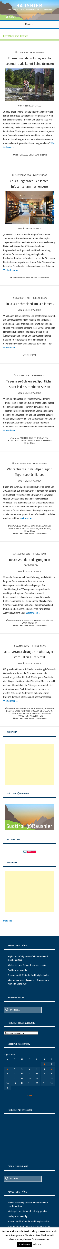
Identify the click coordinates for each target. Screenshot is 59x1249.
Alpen (13, 526)
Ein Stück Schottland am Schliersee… (30, 304)
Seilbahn (46, 713)
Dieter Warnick (33, 228)
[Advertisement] (29, 764)
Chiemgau (49, 708)
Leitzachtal (13, 440)
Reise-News (38, 52)
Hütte (32, 438)
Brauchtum (37, 708)
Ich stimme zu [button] (24, 1244)
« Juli (29, 1095)
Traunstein (22, 716)
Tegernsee (43, 277)
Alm (14, 438)
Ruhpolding (23, 713)
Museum (35, 711)
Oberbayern (19, 277)
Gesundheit (45, 526)
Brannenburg (23, 708)
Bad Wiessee (23, 526)
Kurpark (25, 711)
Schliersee (31, 277)
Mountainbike (28, 440)
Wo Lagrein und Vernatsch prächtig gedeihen (28, 965)
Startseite (7, 921)
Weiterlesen (9, 270)
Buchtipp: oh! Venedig (17, 970)
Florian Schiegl (33, 106)
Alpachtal (22, 438)
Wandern (32, 623)
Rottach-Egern (30, 528)
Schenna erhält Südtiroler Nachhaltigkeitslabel (28, 975)
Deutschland (13, 711)
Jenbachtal (43, 438)
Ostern (12, 713)
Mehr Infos (37, 1244)
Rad (38, 440)
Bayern (34, 526)
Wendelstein (36, 716)
